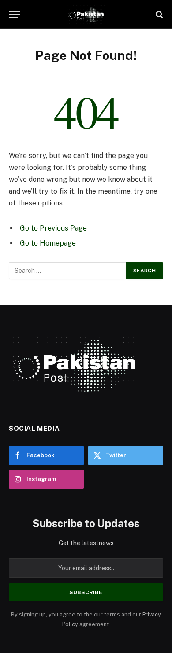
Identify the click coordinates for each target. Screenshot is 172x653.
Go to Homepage (48, 243)
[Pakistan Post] (86, 14)
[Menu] (14, 14)
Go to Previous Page (53, 228)
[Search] (158, 14)
